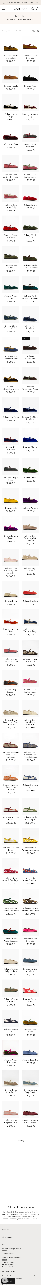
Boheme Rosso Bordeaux (10, 236)
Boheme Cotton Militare (11, 1000)
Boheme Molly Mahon (11, 1212)
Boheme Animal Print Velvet (30, 660)
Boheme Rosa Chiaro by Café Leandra (11, 571)
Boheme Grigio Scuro (11, 479)
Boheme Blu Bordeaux (11, 448)
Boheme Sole (11, 508)
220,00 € (11, 728)
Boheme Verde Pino (10, 297)
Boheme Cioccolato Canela (11, 388)
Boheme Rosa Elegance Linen (10, 1121)
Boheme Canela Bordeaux (30, 57)
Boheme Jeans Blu (30, 1060)
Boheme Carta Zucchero (30, 327)
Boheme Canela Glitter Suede (30, 1243)
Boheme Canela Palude (30, 1031)
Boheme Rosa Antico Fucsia (30, 691)
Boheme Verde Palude (30, 236)
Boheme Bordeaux (11, 144)
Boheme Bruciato (30, 601)
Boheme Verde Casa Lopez (30, 818)
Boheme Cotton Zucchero (30, 970)
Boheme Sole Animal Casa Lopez (30, 849)
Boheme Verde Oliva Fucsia (10, 1061)
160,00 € (30, 544)
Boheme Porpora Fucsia (11, 537)
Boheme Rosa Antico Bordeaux (10, 176)
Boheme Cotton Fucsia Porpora (30, 1182)
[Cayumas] (20, 8)
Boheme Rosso (30, 205)
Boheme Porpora (30, 508)
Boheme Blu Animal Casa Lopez (30, 879)
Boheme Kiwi (30, 478)
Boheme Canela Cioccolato (11, 57)
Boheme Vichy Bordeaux (11, 1243)
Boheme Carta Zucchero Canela (11, 357)
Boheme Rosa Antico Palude (30, 176)
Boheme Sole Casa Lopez (11, 849)
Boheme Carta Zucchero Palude (11, 327)
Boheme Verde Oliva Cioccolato (30, 267)
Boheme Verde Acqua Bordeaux (11, 940)
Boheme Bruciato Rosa (10, 630)
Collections (11, 31)
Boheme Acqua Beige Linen (30, 1091)
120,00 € (10, 974)
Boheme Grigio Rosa (30, 1152)
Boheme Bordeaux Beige (30, 115)
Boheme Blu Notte (11, 417)
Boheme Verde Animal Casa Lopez (10, 909)
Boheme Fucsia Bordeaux (30, 940)
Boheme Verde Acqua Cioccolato (30, 297)
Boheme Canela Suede (11, 1273)
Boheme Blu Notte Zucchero (30, 418)
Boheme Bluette (30, 447)
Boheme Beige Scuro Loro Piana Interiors (10, 722)
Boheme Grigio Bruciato (11, 691)
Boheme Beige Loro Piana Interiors (30, 722)
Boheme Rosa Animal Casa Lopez (10, 879)
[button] (32, 8)
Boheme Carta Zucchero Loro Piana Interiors (30, 755)
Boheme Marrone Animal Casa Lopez (30, 909)
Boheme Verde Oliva (10, 267)
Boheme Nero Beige (11, 115)
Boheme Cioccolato (30, 357)
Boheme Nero (30, 86)
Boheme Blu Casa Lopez (30, 786)
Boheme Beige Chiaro (30, 570)
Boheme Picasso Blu (11, 1031)
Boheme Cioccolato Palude (30, 388)
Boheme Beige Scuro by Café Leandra (30, 538)
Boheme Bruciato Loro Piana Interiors (10, 787)
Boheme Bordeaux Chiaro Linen (30, 1121)
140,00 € (30, 1217)
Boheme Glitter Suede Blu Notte (30, 1273)
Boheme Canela (11, 86)
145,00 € (30, 665)
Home (4, 31)
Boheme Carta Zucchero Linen (11, 1152)
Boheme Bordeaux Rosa (11, 1182)
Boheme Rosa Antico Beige (11, 206)
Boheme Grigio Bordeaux (30, 145)
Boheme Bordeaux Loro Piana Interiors (11, 755)
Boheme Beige (11, 601)
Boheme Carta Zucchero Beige (30, 630)
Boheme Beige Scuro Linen (11, 1091)
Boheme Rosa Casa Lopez (11, 818)
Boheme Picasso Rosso (30, 1000)
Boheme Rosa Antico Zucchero (10, 660)
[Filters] (38, 31)
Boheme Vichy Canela (30, 1212)
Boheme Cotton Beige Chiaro (11, 970)
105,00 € (10, 61)
